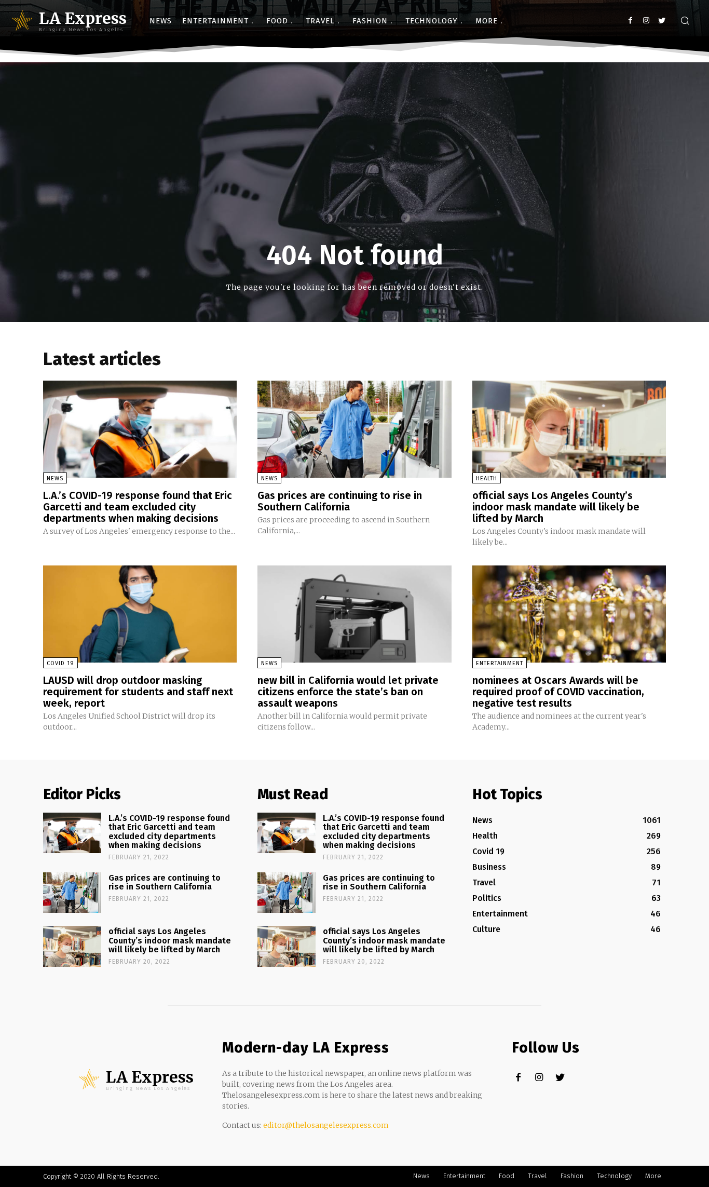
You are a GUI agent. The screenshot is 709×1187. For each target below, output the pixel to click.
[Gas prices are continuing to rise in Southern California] (354, 429)
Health (486, 478)
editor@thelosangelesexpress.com (326, 1125)
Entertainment (499, 663)
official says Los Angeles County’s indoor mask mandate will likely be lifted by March (555, 506)
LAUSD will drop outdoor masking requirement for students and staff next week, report (138, 691)
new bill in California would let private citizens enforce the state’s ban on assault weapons (348, 691)
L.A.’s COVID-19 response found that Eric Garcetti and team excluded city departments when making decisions (137, 506)
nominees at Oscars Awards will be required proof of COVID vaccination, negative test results (558, 691)
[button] (685, 21)
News (55, 478)
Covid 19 (60, 663)
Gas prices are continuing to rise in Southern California (339, 501)
